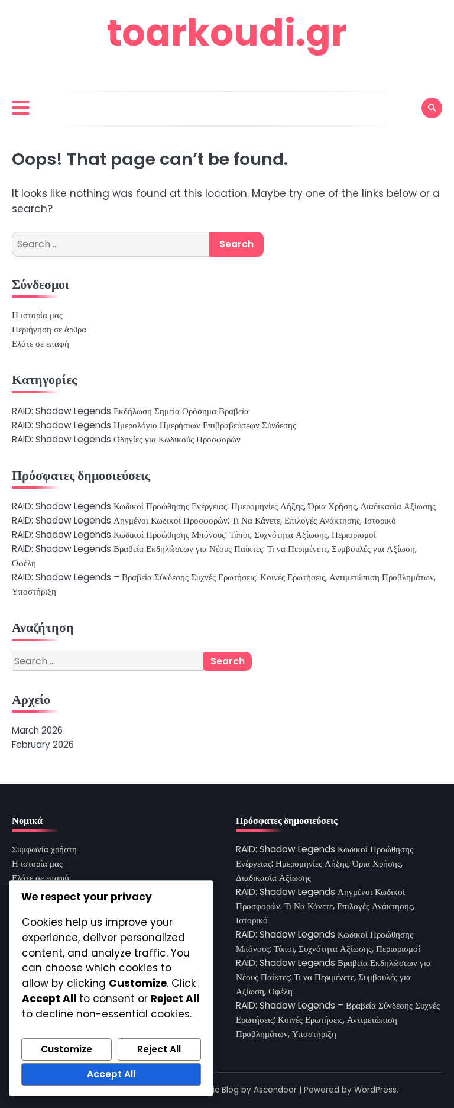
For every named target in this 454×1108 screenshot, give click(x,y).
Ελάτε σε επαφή (40, 343)
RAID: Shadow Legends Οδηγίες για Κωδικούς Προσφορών (126, 439)
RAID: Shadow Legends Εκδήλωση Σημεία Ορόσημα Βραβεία (130, 411)
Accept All (111, 1074)
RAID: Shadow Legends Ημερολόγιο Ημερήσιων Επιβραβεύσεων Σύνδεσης (154, 425)
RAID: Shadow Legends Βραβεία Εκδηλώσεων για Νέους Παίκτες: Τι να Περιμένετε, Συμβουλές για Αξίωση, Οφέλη (333, 977)
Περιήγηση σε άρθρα (49, 329)
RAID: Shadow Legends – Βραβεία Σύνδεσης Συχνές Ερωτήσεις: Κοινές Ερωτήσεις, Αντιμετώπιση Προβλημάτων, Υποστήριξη (338, 1019)
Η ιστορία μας (37, 315)
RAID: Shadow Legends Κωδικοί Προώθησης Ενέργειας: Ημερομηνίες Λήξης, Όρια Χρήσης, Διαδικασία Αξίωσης (224, 506)
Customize (66, 1049)
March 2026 (37, 730)
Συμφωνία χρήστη (44, 849)
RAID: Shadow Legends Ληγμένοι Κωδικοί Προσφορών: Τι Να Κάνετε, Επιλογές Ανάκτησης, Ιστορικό (204, 520)
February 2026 (43, 744)
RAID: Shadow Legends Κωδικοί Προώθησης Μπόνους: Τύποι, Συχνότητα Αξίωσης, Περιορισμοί (194, 534)
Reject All (159, 1049)
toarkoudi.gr (227, 33)
